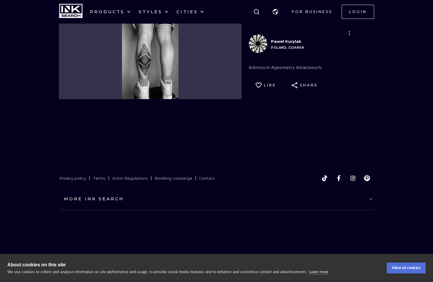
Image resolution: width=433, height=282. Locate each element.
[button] (275, 12)
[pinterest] (367, 178)
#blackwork (309, 67)
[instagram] (353, 178)
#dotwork (260, 67)
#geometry (283, 67)
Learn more (318, 272)
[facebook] (339, 178)
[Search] (256, 12)
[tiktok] (325, 178)
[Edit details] (349, 33)
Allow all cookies (406, 268)
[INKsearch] (71, 12)
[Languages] (275, 12)
